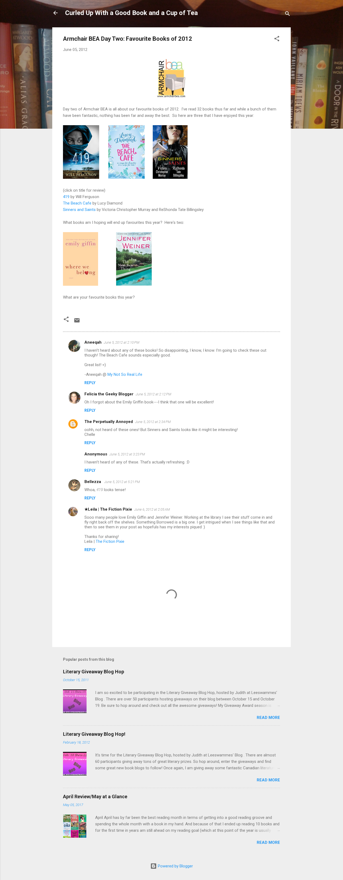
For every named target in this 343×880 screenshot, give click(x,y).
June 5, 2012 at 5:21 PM (122, 482)
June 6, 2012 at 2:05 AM (152, 509)
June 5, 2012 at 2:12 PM (153, 394)
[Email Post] (77, 322)
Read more (268, 717)
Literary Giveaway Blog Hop (93, 671)
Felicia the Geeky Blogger (108, 394)
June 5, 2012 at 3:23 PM (127, 454)
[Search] (287, 14)
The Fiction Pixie (110, 541)
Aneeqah (93, 342)
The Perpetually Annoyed (108, 421)
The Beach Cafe (77, 203)
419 (66, 196)
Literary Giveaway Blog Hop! (94, 734)
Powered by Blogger (175, 866)
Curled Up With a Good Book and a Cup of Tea (131, 13)
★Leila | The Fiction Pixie (108, 509)
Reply (89, 383)
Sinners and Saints (79, 209)
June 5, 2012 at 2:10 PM (121, 342)
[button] (277, 39)
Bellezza (93, 481)
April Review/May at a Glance (95, 796)
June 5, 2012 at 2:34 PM (153, 422)
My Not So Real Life (124, 374)
